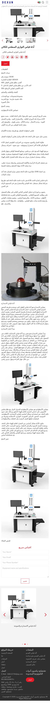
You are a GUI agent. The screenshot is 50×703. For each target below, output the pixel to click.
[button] (47, 40)
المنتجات (32, 6)
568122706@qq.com (15, 674)
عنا (2, 656)
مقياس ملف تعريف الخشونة (35, 659)
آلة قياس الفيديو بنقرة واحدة (35, 656)
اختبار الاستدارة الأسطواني (9, 6)
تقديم (25, 581)
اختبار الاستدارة (23, 6)
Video (3, 665)
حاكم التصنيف (30, 665)
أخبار (3, 662)
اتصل (5, 63)
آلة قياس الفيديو (31, 653)
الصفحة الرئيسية (42, 6)
